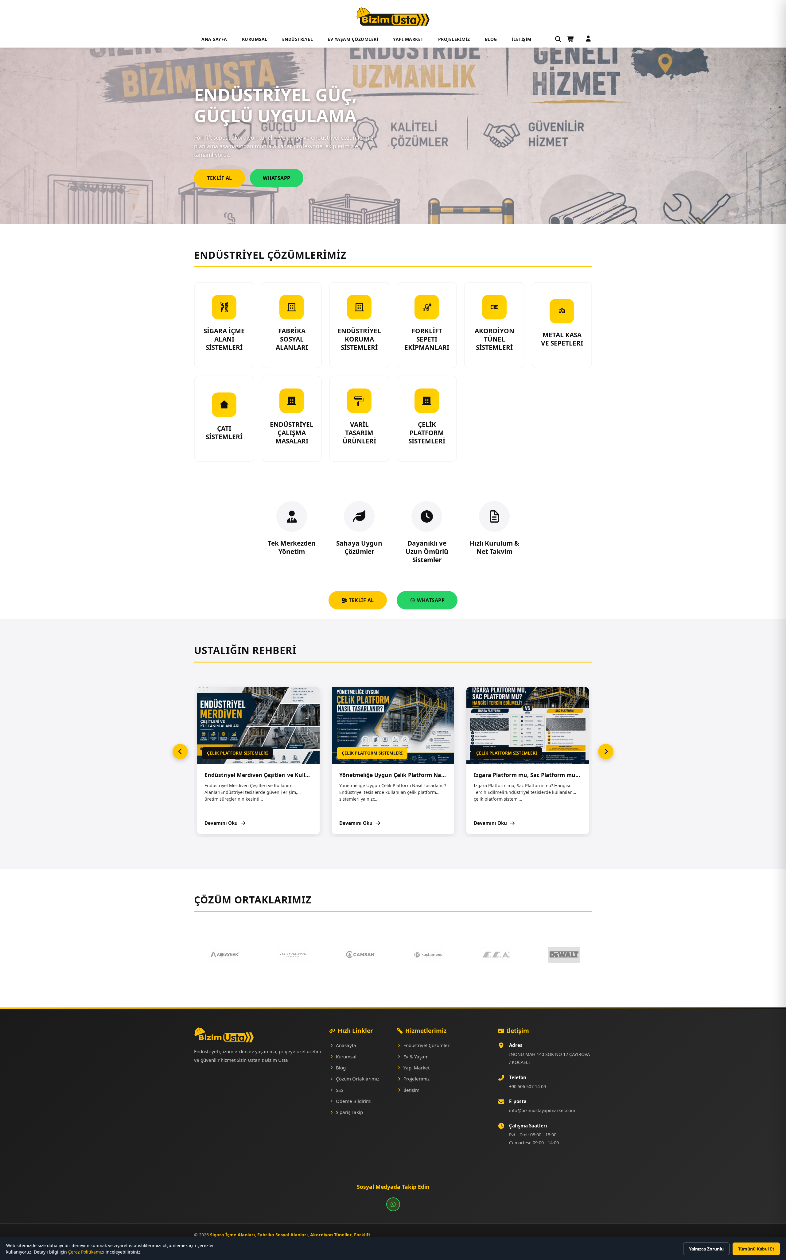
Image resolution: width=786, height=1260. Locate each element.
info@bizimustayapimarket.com (542, 1110)
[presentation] (180, 751)
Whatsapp (276, 178)
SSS (339, 1090)
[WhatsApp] (393, 1204)
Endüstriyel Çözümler (426, 1045)
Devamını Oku (221, 823)
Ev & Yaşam (416, 1056)
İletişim (521, 39)
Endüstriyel (297, 39)
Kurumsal (254, 39)
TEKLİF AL (361, 600)
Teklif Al (219, 178)
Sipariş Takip (349, 1112)
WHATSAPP (430, 600)
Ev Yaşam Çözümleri (353, 39)
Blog (491, 39)
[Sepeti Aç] (570, 39)
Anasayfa (346, 1045)
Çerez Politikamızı (86, 1252)
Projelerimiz (454, 39)
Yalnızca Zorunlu (706, 1249)
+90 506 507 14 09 (527, 1086)
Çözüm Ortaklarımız (357, 1079)
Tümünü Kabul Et (756, 1249)
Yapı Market (408, 39)
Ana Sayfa (214, 39)
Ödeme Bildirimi (354, 1101)
